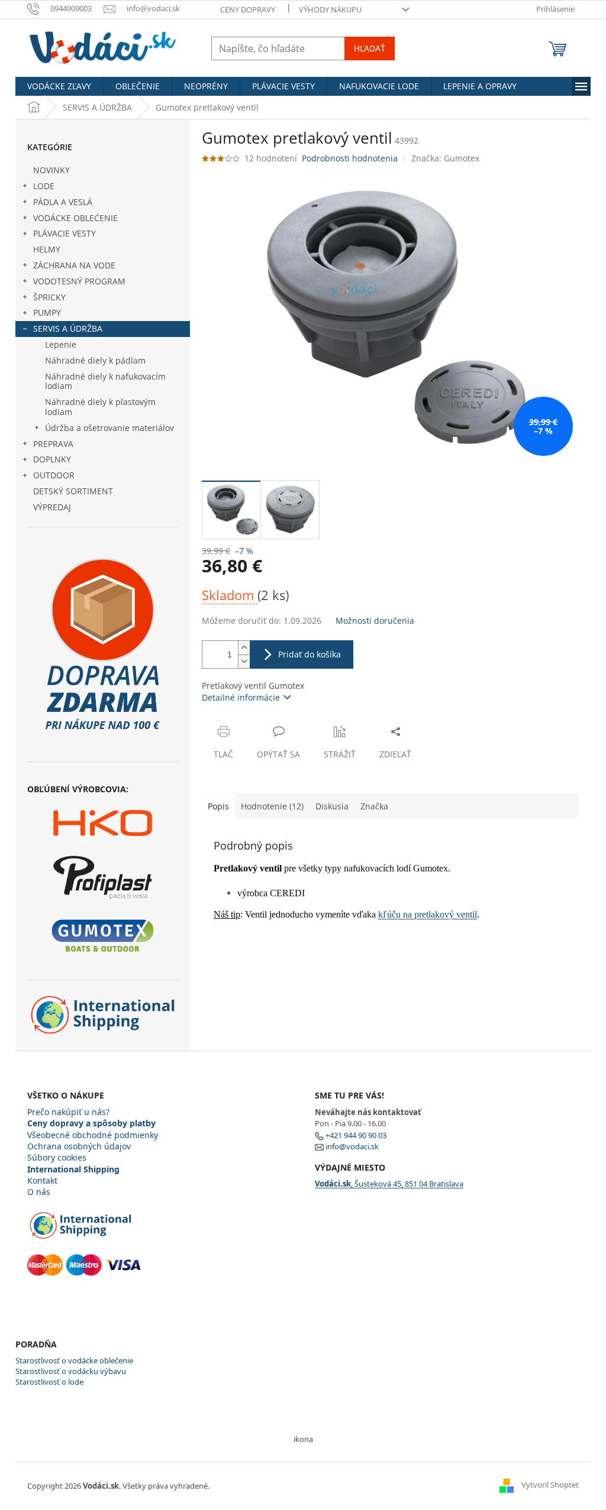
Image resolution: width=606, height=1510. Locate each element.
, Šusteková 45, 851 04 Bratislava (389, 1183)
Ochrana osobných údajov (79, 1146)
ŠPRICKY (49, 297)
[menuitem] (59, 86)
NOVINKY (51, 170)
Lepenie (60, 344)
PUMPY (47, 312)
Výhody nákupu (330, 9)
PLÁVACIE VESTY (64, 233)
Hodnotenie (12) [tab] (272, 806)
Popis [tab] (218, 806)
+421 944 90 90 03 (355, 1135)
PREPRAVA (53, 443)
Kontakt (42, 1180)
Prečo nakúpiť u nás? (68, 1111)
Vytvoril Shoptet (550, 1485)
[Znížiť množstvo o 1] (244, 661)
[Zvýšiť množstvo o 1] (244, 647)
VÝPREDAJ (52, 507)
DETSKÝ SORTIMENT (73, 491)
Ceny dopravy (247, 9)
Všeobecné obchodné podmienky (92, 1134)
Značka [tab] (374, 806)
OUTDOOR (54, 475)
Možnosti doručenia (375, 620)
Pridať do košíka (309, 654)
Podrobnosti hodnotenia (350, 158)
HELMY (46, 249)
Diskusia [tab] (332, 806)
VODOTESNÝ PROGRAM (79, 281)
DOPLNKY (52, 459)
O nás (38, 1191)
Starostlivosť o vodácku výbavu (70, 1371)
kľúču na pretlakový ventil (427, 914)
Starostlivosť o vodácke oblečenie (74, 1360)
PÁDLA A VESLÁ (62, 202)
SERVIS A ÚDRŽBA (67, 328)
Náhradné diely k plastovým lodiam (100, 406)
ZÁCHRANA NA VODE (74, 265)
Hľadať (369, 48)
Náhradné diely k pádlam (95, 360)
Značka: (445, 158)
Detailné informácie (241, 697)
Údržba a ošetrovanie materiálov (109, 427)
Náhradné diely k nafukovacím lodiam (105, 381)
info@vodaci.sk (352, 1146)
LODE (43, 186)
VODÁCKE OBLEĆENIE (75, 217)
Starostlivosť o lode (49, 1381)
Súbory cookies (56, 1157)
